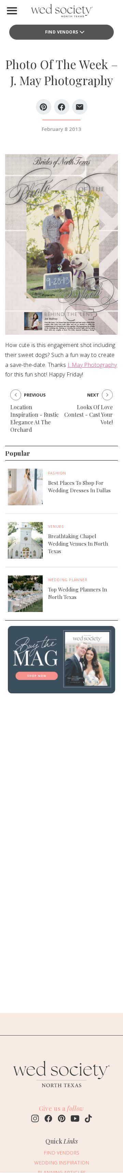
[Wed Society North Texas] (61, 12)
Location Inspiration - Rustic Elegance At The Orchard (34, 418)
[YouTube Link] (75, 1119)
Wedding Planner (67, 579)
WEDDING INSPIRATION (61, 1162)
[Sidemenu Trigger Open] (12, 10)
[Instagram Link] (35, 1119)
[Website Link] (61, 1090)
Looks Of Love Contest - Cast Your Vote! (88, 414)
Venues (56, 526)
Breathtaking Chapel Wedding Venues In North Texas (78, 544)
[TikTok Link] (88, 1119)
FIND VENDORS (61, 32)
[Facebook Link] (48, 1119)
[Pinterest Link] (61, 1119)
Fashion (57, 473)
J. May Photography (92, 365)
